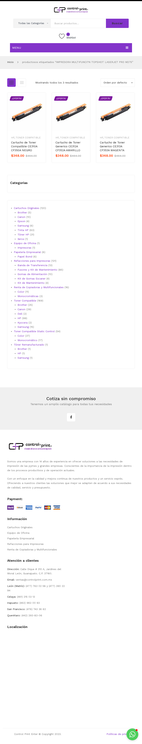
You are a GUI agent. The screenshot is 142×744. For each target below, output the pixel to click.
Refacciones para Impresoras (25, 543)
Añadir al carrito (24, 161)
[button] (132, 734)
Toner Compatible (28, 137)
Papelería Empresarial (20, 538)
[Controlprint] (71, 9)
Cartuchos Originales (20, 527)
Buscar (117, 23)
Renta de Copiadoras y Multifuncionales (32, 549)
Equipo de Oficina (18, 532)
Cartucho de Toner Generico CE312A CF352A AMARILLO (68, 146)
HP (12, 137)
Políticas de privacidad (120, 734)
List (22, 82)
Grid (11, 82)
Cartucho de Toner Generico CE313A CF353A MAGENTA (112, 146)
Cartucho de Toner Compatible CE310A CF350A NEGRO (24, 146)
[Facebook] (71, 417)
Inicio (10, 62)
